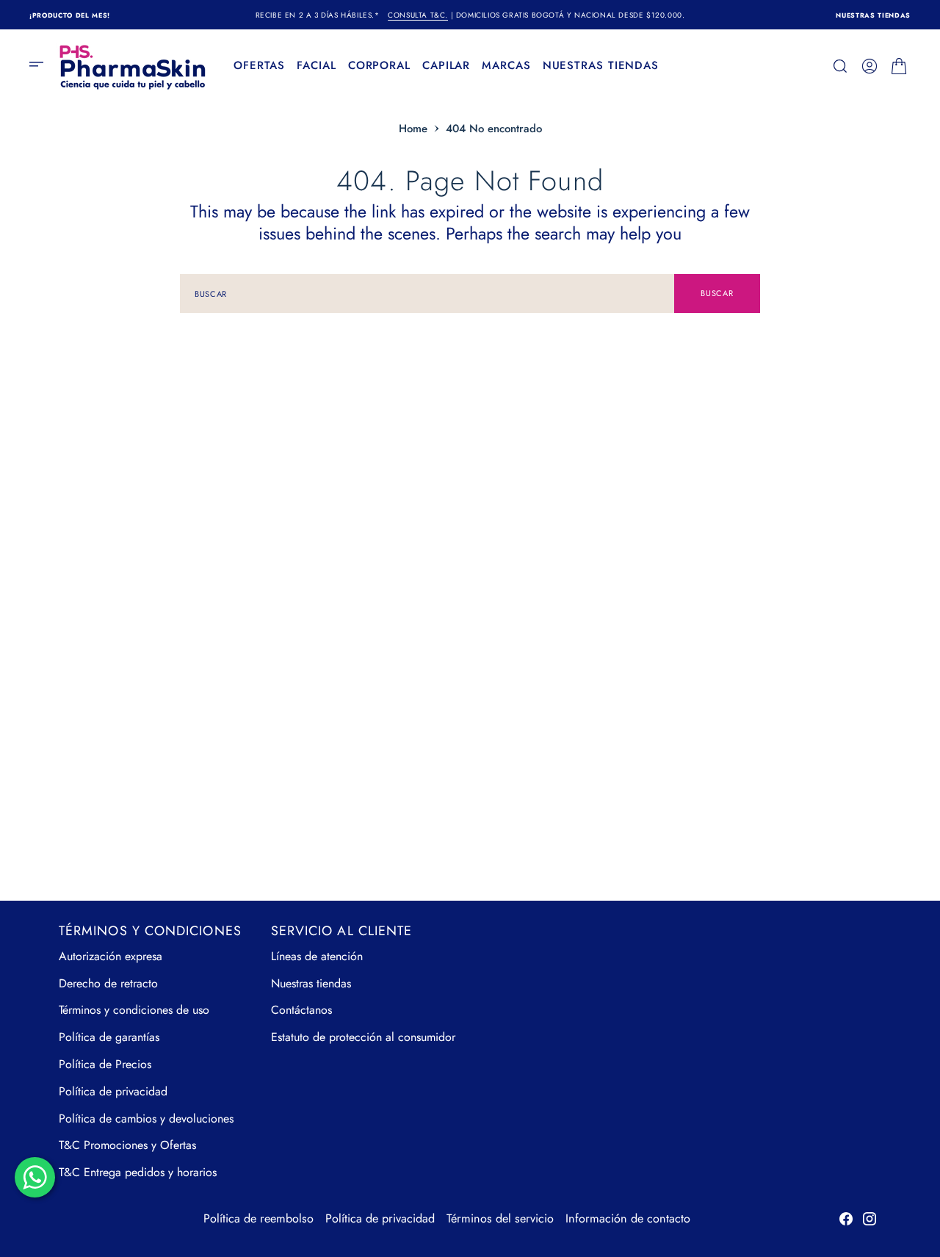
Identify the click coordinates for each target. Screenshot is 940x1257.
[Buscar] (840, 66)
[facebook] (846, 1219)
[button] (41, 66)
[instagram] (869, 1219)
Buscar (717, 293)
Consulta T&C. (418, 15)
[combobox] (427, 293)
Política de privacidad (380, 1218)
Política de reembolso (258, 1218)
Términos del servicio (500, 1218)
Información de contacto (627, 1218)
